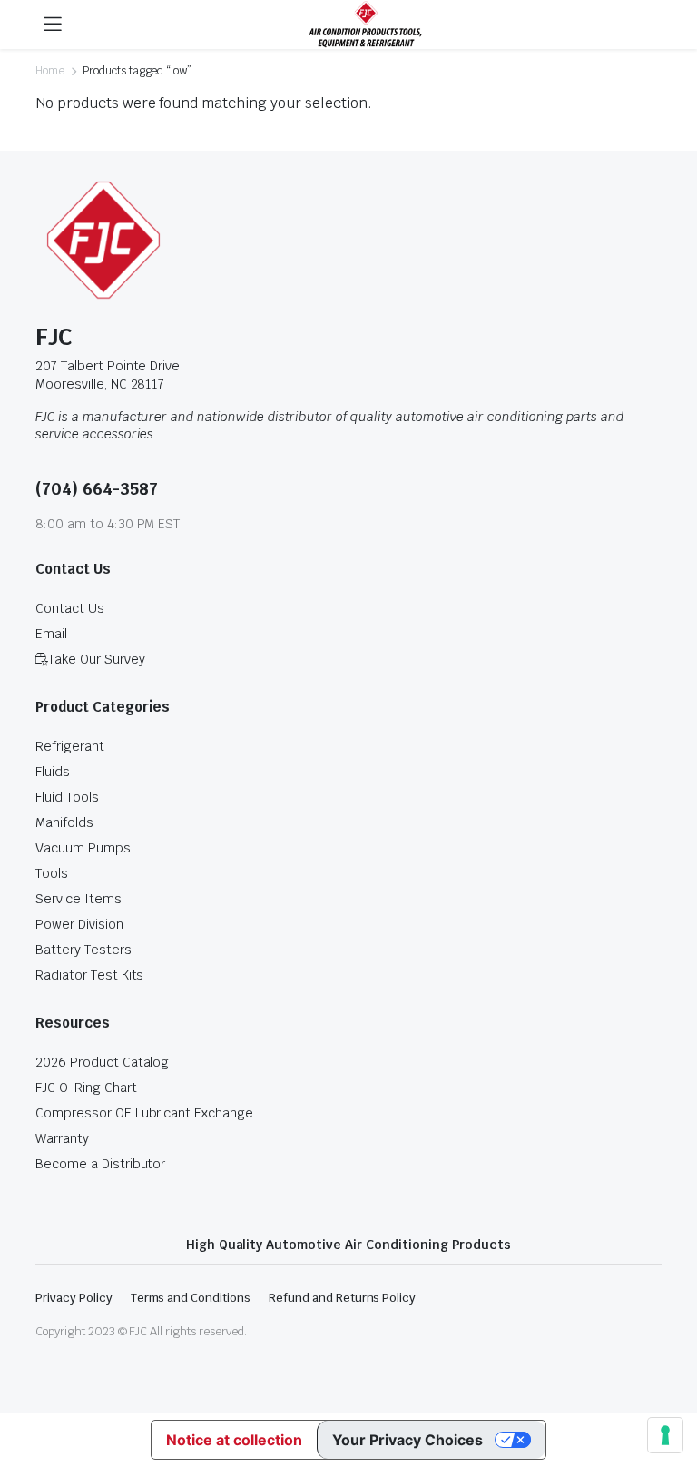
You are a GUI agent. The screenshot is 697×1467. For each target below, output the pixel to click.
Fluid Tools (67, 797)
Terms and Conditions (190, 1297)
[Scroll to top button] (668, 1385)
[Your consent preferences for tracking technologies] (665, 1435)
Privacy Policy (74, 1297)
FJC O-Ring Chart (86, 1087)
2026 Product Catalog (102, 1062)
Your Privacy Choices (407, 1440)
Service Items (78, 899)
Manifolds (64, 822)
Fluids (52, 771)
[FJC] (366, 24)
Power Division (79, 924)
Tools (51, 873)
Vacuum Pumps (83, 848)
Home (49, 71)
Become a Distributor (100, 1164)
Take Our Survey (96, 659)
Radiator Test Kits (89, 975)
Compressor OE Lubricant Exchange (144, 1113)
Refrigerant (69, 746)
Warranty (62, 1138)
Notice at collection (233, 1440)
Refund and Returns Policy (342, 1297)
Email (51, 633)
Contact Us (69, 608)
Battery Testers (83, 949)
